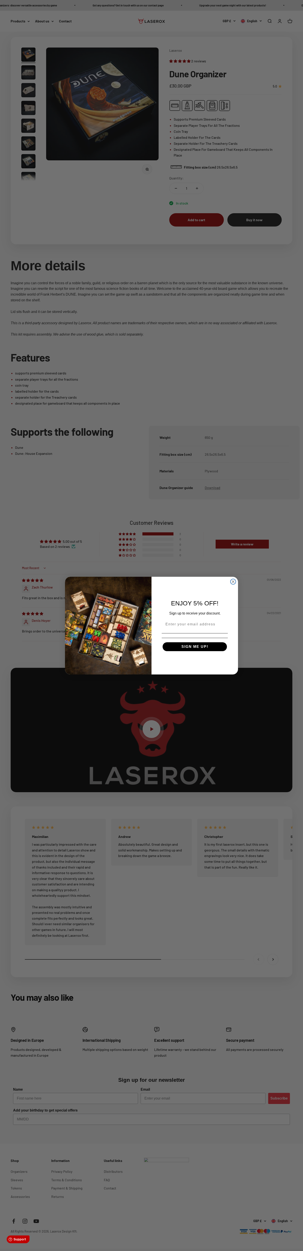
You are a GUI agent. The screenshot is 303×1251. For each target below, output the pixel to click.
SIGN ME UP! (194, 646)
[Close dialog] (233, 581)
